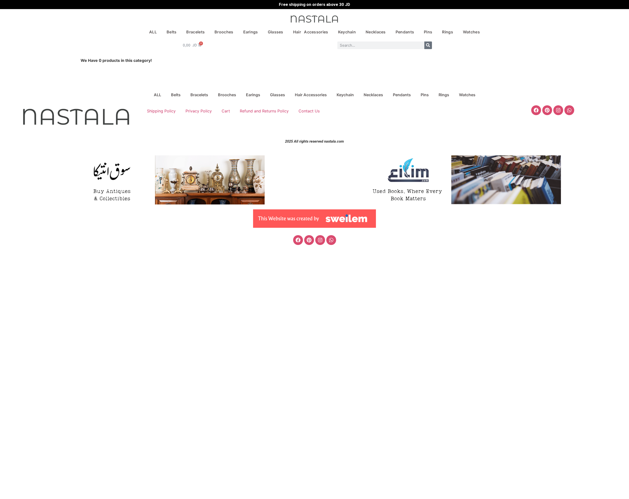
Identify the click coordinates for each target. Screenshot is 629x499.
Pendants (405, 31)
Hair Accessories (310, 31)
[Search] (428, 45)
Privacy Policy (199, 110)
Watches (471, 31)
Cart (226, 110)
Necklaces (376, 31)
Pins (428, 31)
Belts (172, 31)
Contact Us (309, 110)
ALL (153, 31)
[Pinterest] (547, 110)
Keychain (347, 31)
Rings (447, 31)
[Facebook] (536, 110)
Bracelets (195, 31)
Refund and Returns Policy (264, 110)
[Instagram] (558, 110)
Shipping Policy (161, 110)
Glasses (275, 31)
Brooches (223, 31)
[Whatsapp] (569, 110)
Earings (250, 31)
